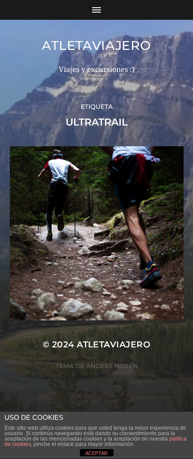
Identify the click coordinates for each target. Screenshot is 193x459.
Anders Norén (112, 365)
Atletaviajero (96, 45)
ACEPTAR (96, 453)
